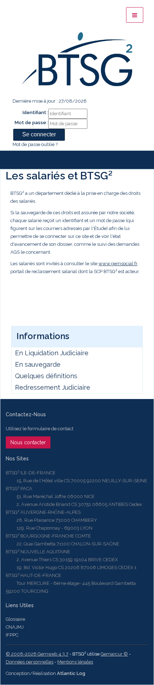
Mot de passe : (31, 122)
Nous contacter (28, 442)
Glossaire (15, 619)
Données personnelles (29, 662)
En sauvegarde (38, 364)
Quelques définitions (46, 376)
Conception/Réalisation (45, 673)
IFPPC (12, 635)
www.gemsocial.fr (117, 263)
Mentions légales (75, 662)
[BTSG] (77, 59)
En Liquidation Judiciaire (51, 353)
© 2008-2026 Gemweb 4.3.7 (37, 654)
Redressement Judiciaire (52, 387)
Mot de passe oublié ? (35, 144)
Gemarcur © (114, 654)
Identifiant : (35, 112)
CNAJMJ (15, 627)
